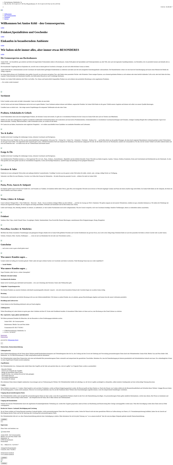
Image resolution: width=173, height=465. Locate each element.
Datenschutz (4, 337)
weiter (2, 27)
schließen (3, 419)
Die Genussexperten (10, 15)
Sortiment (7, 17)
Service (6, 19)
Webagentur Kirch (13, 340)
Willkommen (8, 14)
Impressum (4, 335)
